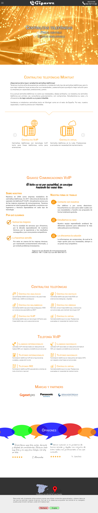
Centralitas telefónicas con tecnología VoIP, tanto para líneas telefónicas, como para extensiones (29, 318)
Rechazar (43, 508)
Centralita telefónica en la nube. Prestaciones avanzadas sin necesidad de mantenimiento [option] (68, 142)
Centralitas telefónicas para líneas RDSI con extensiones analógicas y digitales (64, 296)
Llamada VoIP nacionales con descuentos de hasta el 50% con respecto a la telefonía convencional (67, 346)
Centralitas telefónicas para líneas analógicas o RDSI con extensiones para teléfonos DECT (29, 307)
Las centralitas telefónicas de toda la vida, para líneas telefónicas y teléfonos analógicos (29, 296)
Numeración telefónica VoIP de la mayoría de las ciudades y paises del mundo (28, 357)
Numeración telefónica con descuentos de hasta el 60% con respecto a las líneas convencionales (68, 357)
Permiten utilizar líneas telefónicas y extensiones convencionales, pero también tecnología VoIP (65, 307)
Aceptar (54, 508)
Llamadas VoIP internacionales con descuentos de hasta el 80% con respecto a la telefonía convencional (29, 346)
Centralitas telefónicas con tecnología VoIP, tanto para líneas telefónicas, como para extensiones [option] (30, 143)
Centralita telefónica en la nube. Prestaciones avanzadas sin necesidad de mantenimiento (64, 318)
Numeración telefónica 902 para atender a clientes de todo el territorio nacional (29, 368)
